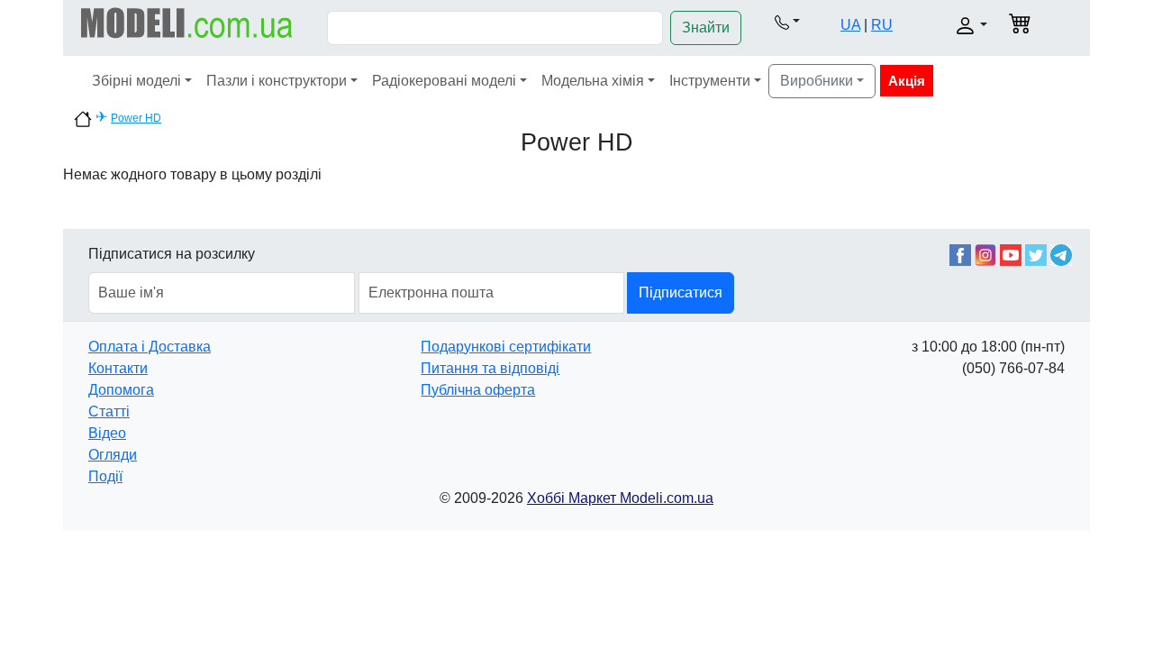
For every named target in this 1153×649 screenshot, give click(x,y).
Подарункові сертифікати (506, 346)
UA (850, 24)
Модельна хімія (592, 80)
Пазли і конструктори (276, 80)
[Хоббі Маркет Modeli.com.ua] (187, 22)
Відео (107, 433)
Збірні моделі (136, 80)
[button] (787, 21)
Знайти (706, 27)
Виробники (816, 80)
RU (882, 24)
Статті (109, 411)
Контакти (118, 368)
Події (105, 476)
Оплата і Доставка (149, 346)
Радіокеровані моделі (444, 80)
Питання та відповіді (490, 368)
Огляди (112, 454)
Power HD (136, 118)
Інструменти (709, 80)
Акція (906, 80)
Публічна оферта (478, 390)
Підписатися (680, 292)
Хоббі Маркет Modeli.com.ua (620, 498)
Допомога (121, 390)
